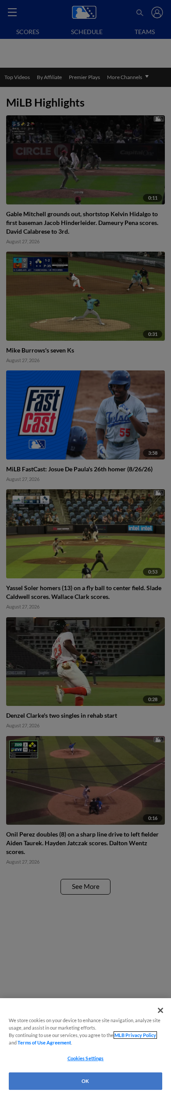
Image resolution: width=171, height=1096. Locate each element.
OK (85, 1081)
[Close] (160, 1010)
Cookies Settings (86, 1058)
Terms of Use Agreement (44, 1042)
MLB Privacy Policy (135, 1035)
